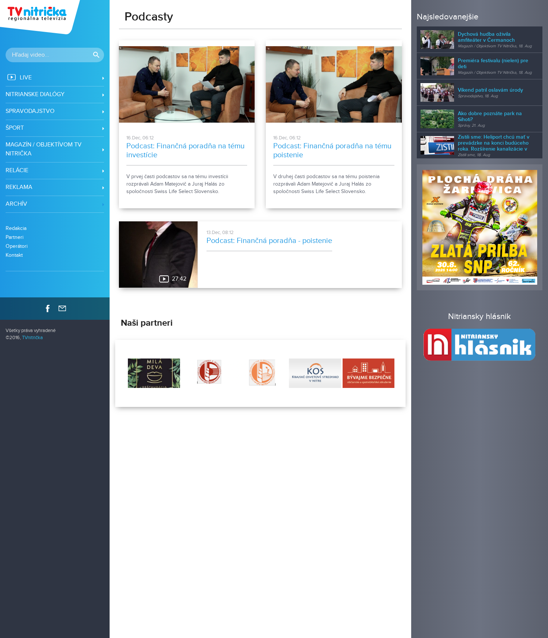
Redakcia (16, 228)
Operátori (17, 246)
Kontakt (14, 255)
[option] (153, 373)
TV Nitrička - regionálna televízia (41, 17)
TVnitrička (32, 338)
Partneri (14, 237)
